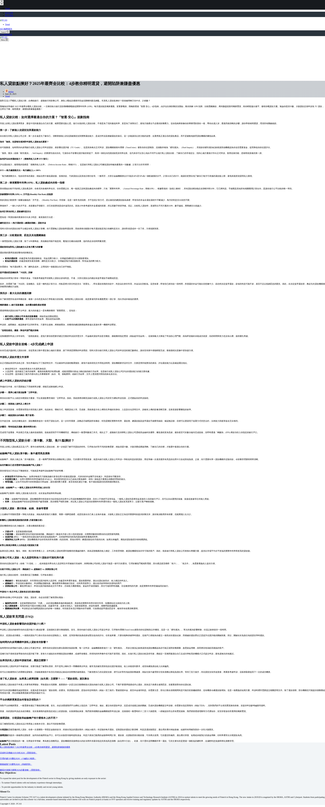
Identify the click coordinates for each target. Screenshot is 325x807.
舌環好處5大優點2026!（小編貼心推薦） (18, 758)
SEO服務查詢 (6, 29)
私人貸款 (9, 15)
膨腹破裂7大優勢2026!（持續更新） (16, 764)
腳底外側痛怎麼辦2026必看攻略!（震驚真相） (20, 770)
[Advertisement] (162, 60)
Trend (7, 24)
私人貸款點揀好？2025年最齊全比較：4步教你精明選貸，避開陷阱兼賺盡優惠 (35, 747)
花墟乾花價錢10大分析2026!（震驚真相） (18, 753)
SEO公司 (9, 13)
